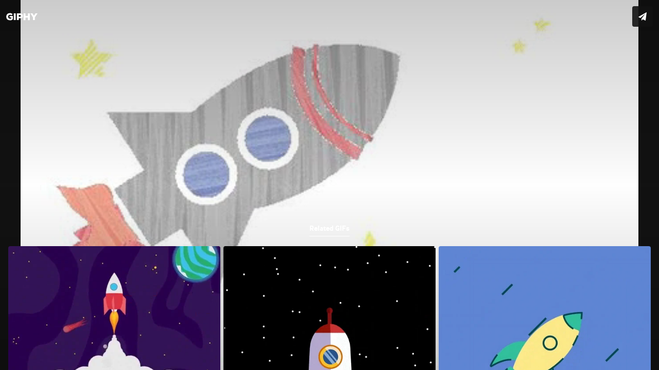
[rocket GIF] (329, 185)
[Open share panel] (642, 16)
